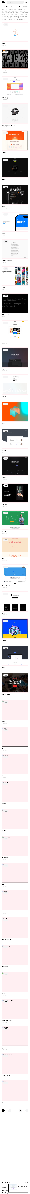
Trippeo (4, 830)
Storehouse (5, 857)
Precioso (4, 993)
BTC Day (4, 71)
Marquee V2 (5, 966)
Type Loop (5, 504)
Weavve (4, 396)
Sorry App (4, 532)
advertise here (12, 1191)
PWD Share (5, 776)
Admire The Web (6, 1182)
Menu (26, 2)
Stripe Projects (6, 98)
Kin (2, 1102)
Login (3, 1189)
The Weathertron (6, 939)
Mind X (3, 749)
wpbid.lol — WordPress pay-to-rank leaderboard (22, 1186)
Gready (4, 912)
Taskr (3, 613)
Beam (3, 369)
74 (20, 1110)
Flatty (3, 885)
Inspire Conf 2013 (7, 1020)
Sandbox (4, 206)
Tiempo (4, 179)
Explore (4, 342)
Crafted (4, 803)
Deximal (4, 477)
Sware (3, 667)
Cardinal (4, 450)
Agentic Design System (8, 125)
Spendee (4, 1048)
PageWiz (4, 721)
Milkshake (4, 559)
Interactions (5, 1190)
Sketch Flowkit (6, 586)
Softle (3, 44)
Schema (4, 233)
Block (3, 423)
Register (4, 1187)
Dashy (3, 288)
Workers (4, 152)
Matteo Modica (6, 315)
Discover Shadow (7, 1075)
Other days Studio (7, 260)
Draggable (5, 640)
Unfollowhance (6, 694)
